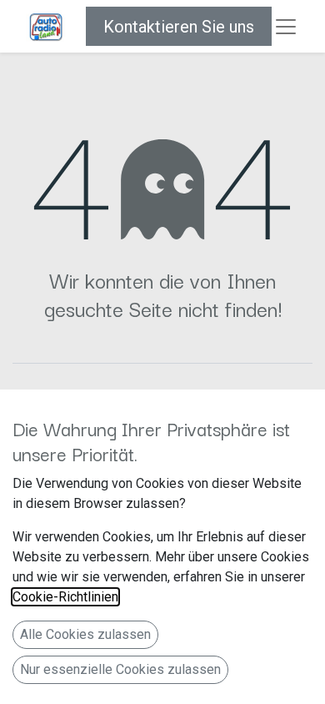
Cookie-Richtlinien (65, 597)
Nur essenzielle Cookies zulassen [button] (120, 669)
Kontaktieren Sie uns (178, 27)
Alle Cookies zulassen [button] (85, 634)
